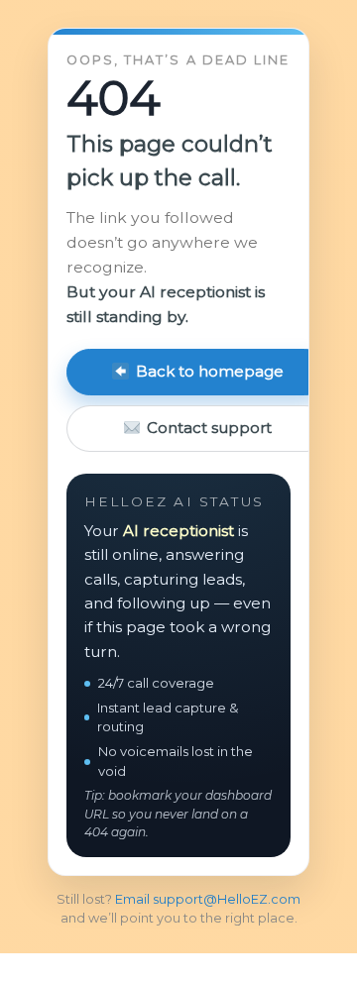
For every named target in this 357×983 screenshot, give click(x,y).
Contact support (209, 427)
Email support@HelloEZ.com (207, 899)
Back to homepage (210, 371)
